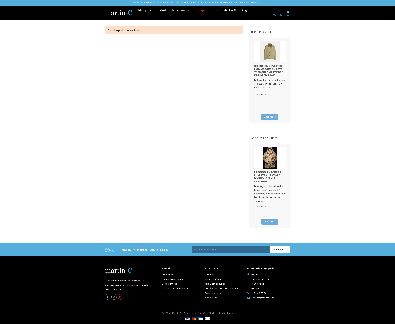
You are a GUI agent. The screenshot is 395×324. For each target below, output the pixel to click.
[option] (270, 69)
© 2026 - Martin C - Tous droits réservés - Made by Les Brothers (197, 313)
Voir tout (270, 117)
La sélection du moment (175, 288)
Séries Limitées (170, 283)
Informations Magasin (260, 268)
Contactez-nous (214, 293)
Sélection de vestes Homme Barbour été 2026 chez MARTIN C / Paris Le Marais (268, 70)
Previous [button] (252, 76)
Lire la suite (260, 94)
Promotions (168, 274)
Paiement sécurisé (215, 283)
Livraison (209, 274)
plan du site (211, 297)
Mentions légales (214, 279)
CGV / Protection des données (222, 288)
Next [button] (287, 76)
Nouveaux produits (172, 279)
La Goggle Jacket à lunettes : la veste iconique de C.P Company (267, 176)
